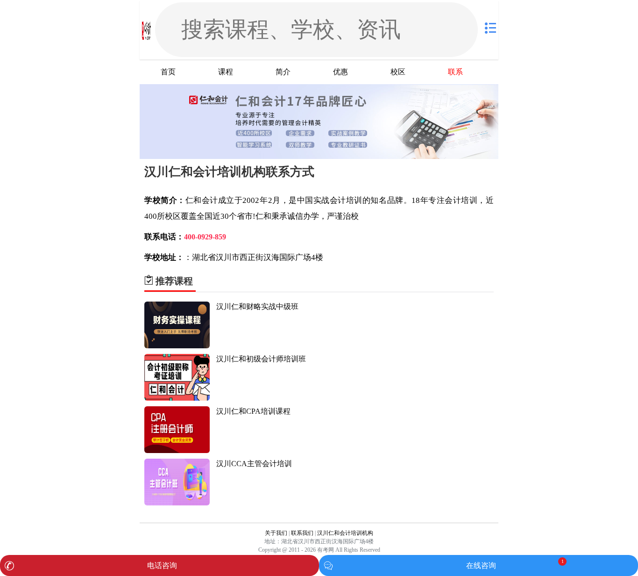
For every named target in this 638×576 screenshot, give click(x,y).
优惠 (340, 72)
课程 (225, 72)
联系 (455, 72)
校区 (397, 72)
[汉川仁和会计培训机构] (146, 30)
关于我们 (276, 533)
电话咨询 (162, 565)
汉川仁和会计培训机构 (345, 533)
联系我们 (302, 533)
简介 (283, 72)
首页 (168, 72)
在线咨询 (481, 565)
